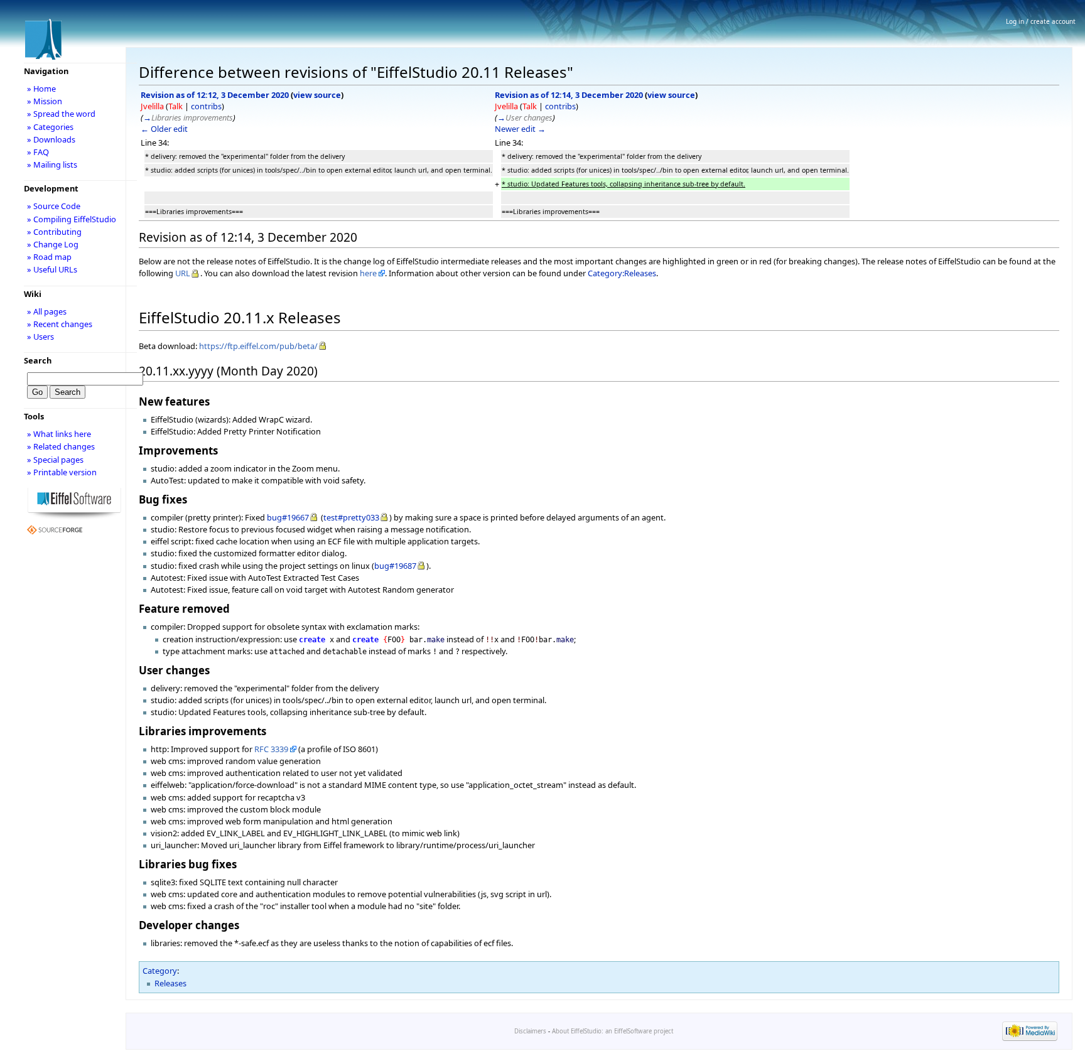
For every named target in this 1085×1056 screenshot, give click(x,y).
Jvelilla (152, 106)
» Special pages (55, 459)
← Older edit (164, 128)
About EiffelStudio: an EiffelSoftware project (612, 1031)
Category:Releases (622, 273)
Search (37, 360)
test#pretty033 (351, 517)
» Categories (50, 126)
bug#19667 (288, 517)
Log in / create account (1041, 21)
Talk (175, 106)
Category (160, 970)
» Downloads (51, 139)
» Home (41, 88)
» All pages (47, 311)
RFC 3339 (271, 749)
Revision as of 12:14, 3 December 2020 (569, 94)
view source (317, 94)
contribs (206, 106)
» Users (40, 336)
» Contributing (54, 231)
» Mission (44, 101)
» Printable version (62, 472)
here (368, 273)
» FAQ (38, 152)
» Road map (49, 256)
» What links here (59, 433)
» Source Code (53, 206)
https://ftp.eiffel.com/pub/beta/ (258, 346)
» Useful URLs (52, 269)
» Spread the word (61, 113)
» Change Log (52, 244)
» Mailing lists (52, 164)
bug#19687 (395, 565)
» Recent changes (59, 324)
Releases (170, 983)
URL (182, 273)
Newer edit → (520, 128)
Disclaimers (530, 1031)
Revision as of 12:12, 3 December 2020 (215, 94)
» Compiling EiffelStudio (71, 219)
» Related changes (61, 446)
